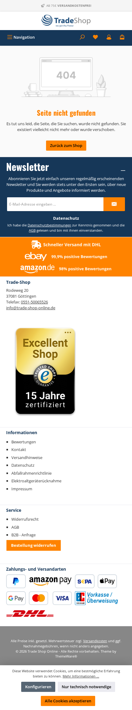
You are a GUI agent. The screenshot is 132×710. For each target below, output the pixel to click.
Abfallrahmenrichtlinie (31, 473)
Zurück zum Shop (66, 145)
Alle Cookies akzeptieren (68, 701)
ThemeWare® (66, 656)
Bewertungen (23, 442)
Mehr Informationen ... (81, 676)
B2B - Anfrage (23, 535)
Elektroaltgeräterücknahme (36, 481)
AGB (32, 230)
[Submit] (114, 204)
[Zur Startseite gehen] (66, 21)
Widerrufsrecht (25, 519)
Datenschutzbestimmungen (49, 225)
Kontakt (18, 449)
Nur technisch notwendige (86, 686)
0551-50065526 (34, 302)
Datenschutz (22, 465)
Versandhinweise (26, 457)
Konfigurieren (38, 686)
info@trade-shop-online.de (30, 308)
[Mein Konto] (109, 37)
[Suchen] (82, 37)
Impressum (21, 489)
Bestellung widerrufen (33, 545)
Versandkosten (95, 641)
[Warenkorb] (122, 37)
